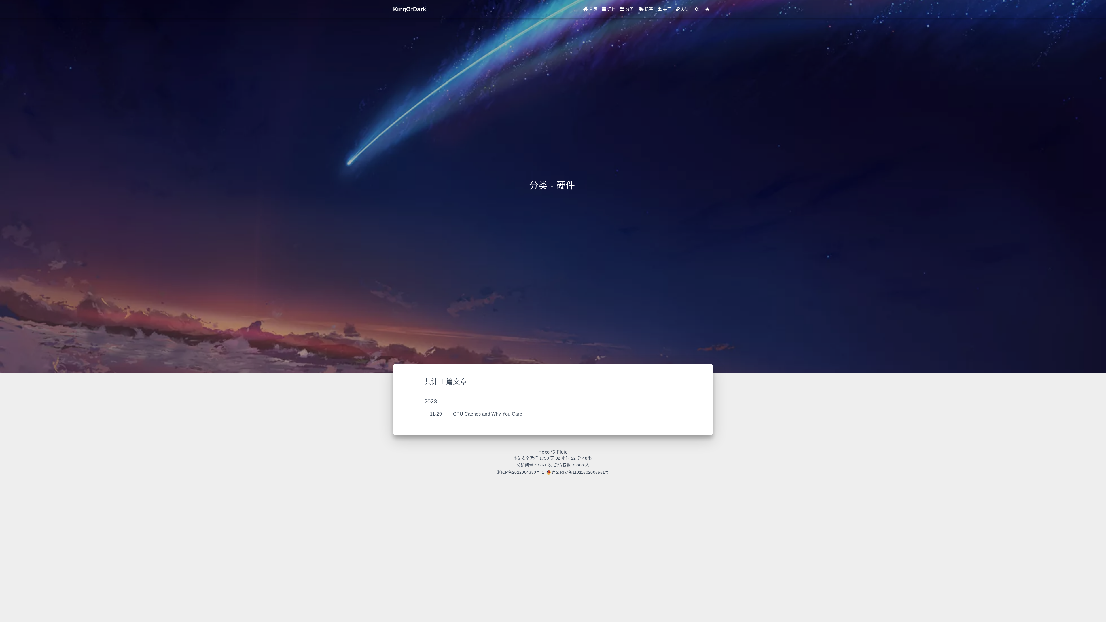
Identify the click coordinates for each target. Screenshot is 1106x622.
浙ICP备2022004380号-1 (520, 472)
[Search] (697, 9)
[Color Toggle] (707, 9)
